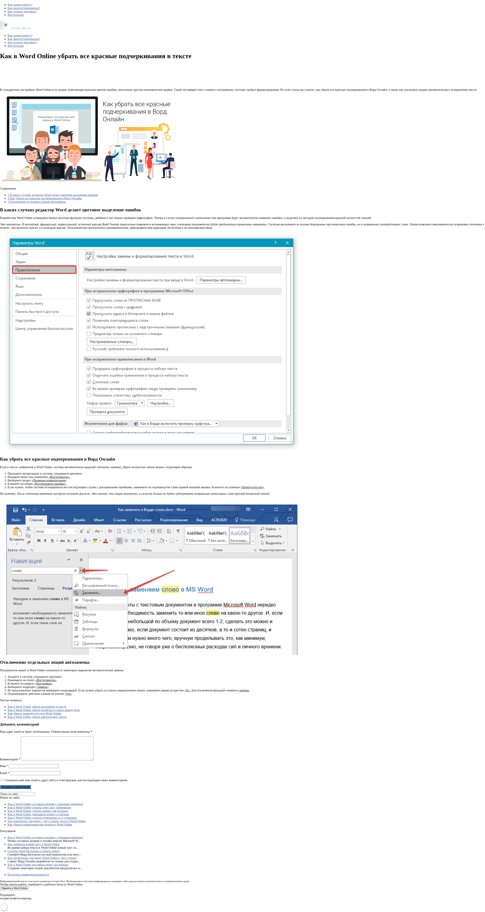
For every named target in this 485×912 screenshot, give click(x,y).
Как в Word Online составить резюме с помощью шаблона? (45, 804)
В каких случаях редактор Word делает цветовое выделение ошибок (53, 195)
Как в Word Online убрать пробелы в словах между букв (44, 710)
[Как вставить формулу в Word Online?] (15, 29)
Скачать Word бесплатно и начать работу (34, 851)
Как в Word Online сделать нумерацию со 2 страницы (42, 817)
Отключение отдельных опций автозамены (37, 201)
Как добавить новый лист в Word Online (33, 844)
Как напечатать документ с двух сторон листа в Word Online (46, 821)
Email (4, 773)
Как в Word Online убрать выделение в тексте (37, 706)
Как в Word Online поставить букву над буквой (38, 864)
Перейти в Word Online (14, 888)
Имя (4, 766)
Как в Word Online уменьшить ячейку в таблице (38, 814)
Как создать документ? (22, 11)
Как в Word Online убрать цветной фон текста (37, 716)
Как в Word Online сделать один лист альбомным (39, 807)
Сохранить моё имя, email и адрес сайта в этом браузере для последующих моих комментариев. (66, 780)
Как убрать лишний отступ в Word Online (34, 713)
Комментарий (10, 759)
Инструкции (16, 14)
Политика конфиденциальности (28, 874)
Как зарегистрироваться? (24, 8)
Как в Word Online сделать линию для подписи (38, 810)
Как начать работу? (20, 4)
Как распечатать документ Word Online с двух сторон (42, 858)
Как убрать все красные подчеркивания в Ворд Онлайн (45, 198)
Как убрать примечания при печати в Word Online (40, 824)
